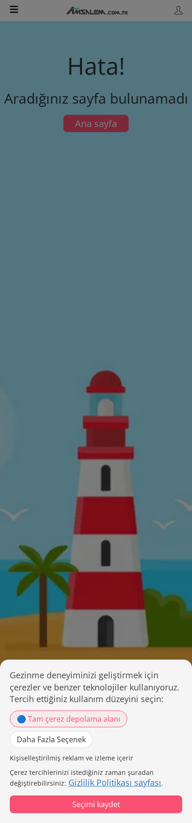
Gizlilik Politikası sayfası (115, 782)
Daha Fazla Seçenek (51, 739)
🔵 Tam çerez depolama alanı (68, 719)
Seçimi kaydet (96, 804)
